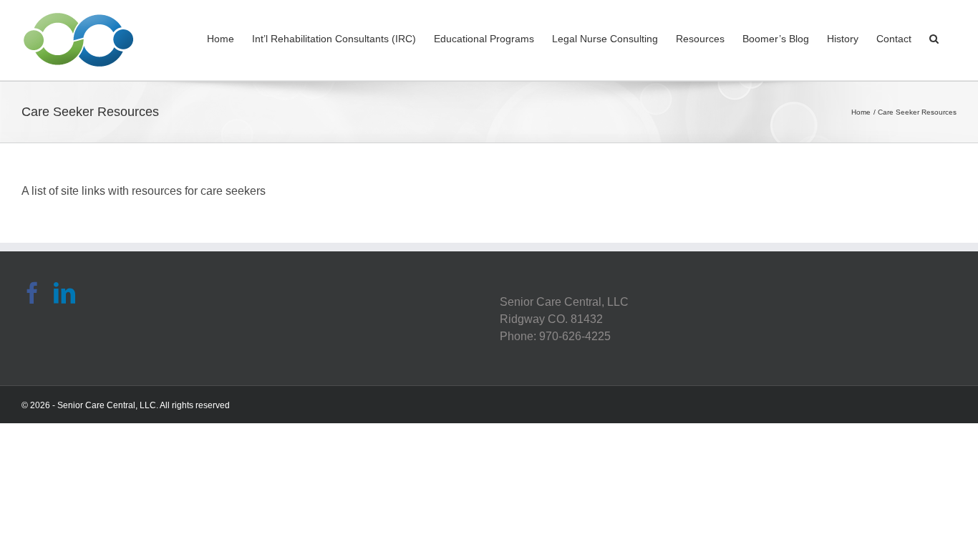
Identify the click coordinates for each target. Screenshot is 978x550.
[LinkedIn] (64, 293)
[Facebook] (32, 293)
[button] (934, 37)
